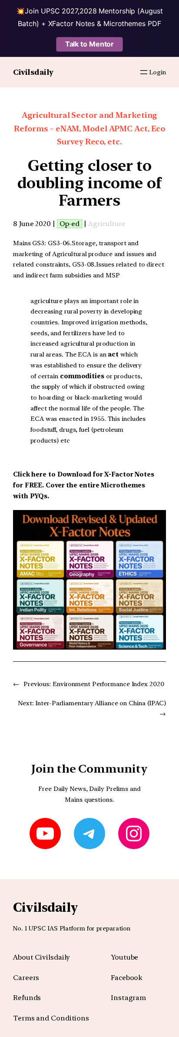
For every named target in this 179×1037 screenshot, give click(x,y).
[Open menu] (144, 72)
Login (157, 72)
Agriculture (107, 224)
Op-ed (70, 224)
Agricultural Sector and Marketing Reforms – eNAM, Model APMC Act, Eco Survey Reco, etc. (90, 128)
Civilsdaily (33, 72)
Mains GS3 (28, 243)
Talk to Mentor (89, 44)
